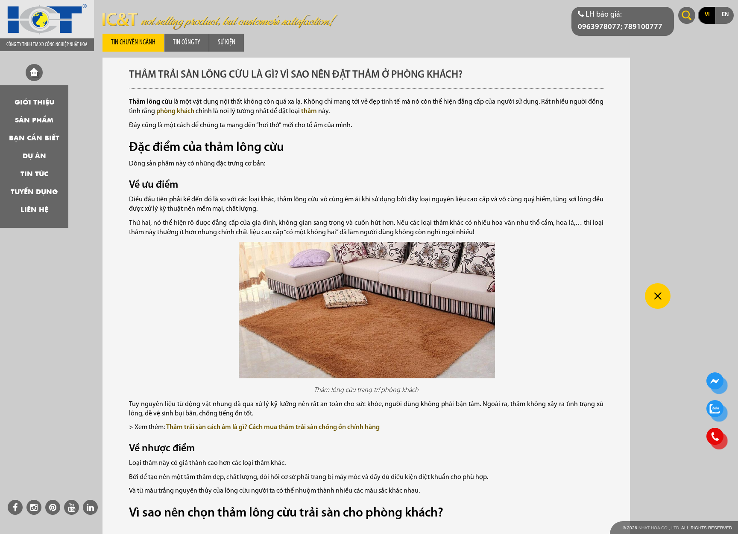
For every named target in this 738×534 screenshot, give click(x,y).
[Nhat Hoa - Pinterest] (52, 507)
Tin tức (34, 174)
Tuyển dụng (34, 192)
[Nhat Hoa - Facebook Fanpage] (15, 507)
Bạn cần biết (34, 138)
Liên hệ (34, 210)
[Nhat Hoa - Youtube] (71, 507)
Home (34, 72)
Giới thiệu (34, 102)
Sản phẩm (34, 120)
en (725, 15)
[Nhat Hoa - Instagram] (33, 507)
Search (686, 15)
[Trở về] (658, 296)
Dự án (34, 156)
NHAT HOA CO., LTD (658, 527)
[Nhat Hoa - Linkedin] (90, 507)
